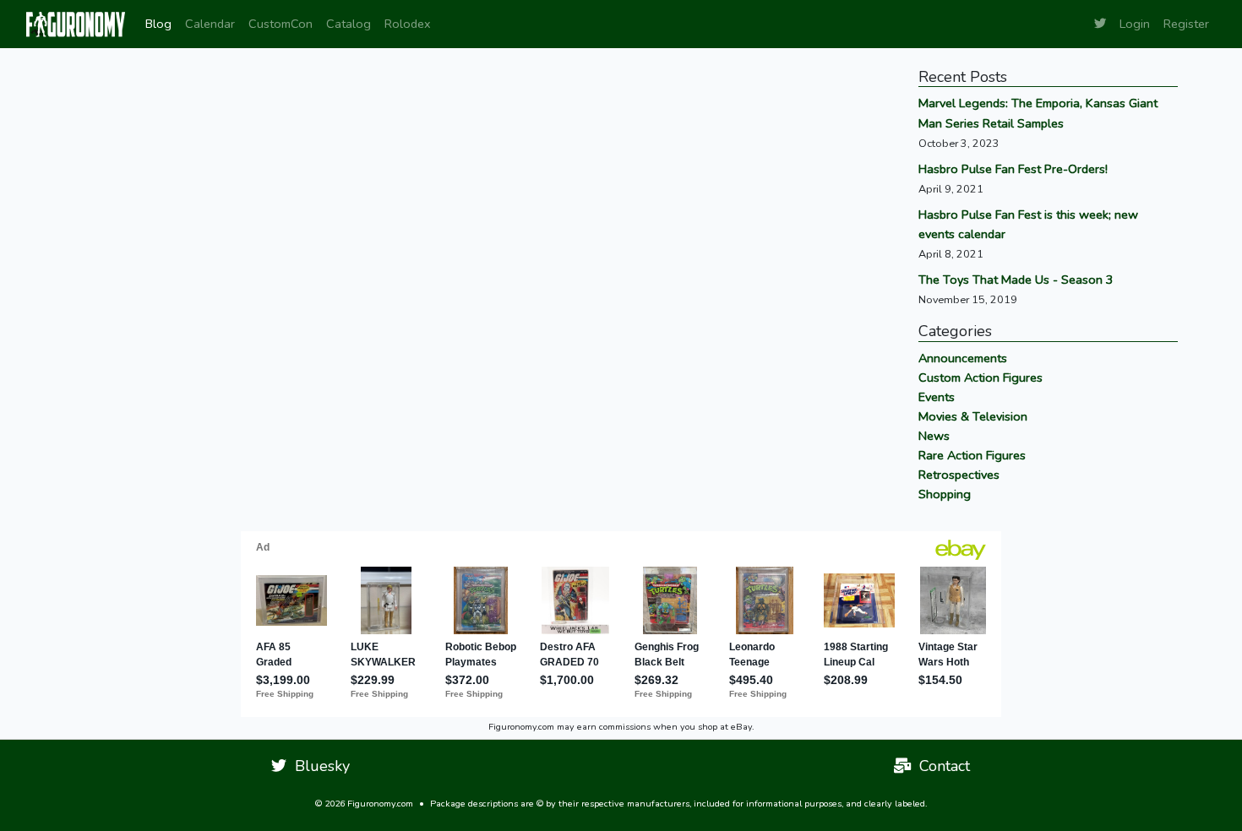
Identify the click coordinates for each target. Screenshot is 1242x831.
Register (1186, 23)
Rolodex (407, 23)
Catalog (348, 23)
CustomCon (280, 23)
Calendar (210, 23)
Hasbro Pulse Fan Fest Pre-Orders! (1013, 168)
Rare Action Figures (972, 455)
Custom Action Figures (980, 377)
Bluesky (318, 766)
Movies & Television (972, 416)
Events (936, 396)
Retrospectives (959, 474)
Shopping (944, 494)
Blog (158, 23)
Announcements (962, 358)
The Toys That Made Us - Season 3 (1016, 279)
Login (1134, 23)
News (934, 435)
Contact (940, 766)
